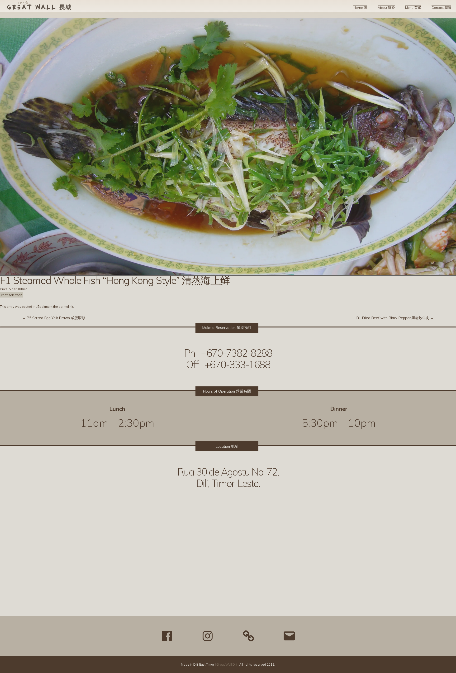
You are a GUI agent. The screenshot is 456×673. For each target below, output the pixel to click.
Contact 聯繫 (441, 7)
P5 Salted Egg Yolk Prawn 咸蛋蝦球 (53, 318)
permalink (66, 306)
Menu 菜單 (413, 7)
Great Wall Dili (226, 664)
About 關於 (386, 7)
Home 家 (360, 7)
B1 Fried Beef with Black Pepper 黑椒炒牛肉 (395, 318)
